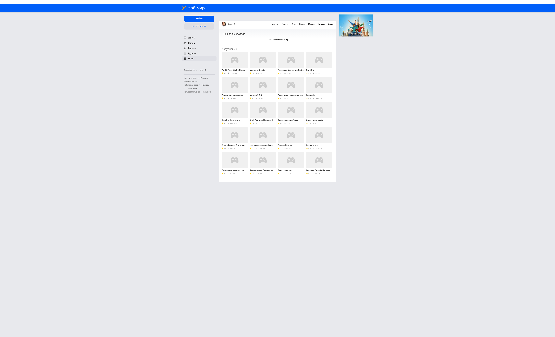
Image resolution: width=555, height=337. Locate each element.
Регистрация (199, 26)
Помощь (205, 85)
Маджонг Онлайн (258, 70)
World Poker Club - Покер (233, 70)
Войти (199, 18)
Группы (321, 24)
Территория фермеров (232, 95)
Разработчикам (190, 81)
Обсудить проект (191, 88)
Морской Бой (256, 95)
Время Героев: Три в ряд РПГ (235, 145)
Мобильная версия (192, 85)
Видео (302, 24)
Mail (185, 78)
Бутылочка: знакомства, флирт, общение (235, 170)
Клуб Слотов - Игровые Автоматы (263, 120)
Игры (330, 24)
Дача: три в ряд (285, 170)
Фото (294, 24)
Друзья (285, 24)
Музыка (312, 24)
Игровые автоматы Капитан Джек (263, 145)
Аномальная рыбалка (288, 120)
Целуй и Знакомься (231, 120)
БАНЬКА (310, 70)
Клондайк (310, 95)
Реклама (204, 78)
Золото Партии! (285, 145)
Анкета (275, 24)
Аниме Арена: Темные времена (263, 170)
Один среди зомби (314, 120)
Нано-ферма (312, 145)
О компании (194, 78)
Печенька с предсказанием (290, 95)
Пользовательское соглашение (197, 92)
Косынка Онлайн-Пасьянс (318, 170)
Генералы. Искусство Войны (291, 70)
